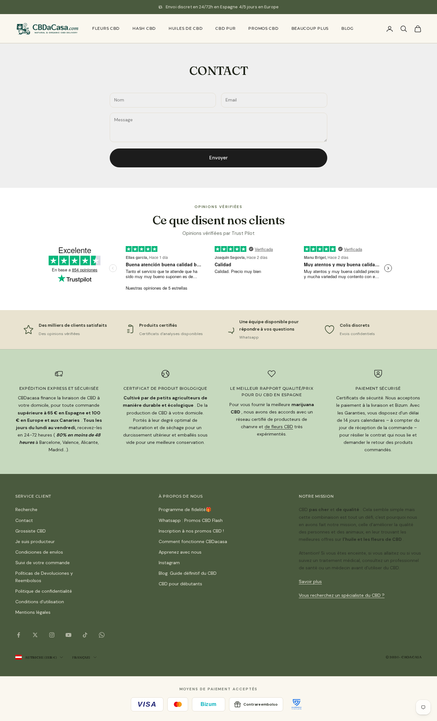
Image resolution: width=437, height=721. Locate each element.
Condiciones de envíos (39, 552)
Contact (24, 520)
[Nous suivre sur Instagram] (52, 635)
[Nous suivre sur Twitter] (35, 635)
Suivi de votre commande (42, 562)
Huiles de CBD (186, 28)
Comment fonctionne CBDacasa (193, 541)
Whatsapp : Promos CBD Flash (191, 520)
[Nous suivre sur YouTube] (68, 635)
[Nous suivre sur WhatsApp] (102, 635)
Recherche (26, 509)
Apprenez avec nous (180, 552)
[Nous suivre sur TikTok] (85, 635)
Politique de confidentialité (43, 591)
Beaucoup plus (310, 28)
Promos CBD (263, 28)
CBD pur (225, 28)
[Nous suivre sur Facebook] (18, 635)
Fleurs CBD (106, 28)
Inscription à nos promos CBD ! (191, 531)
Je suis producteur (35, 541)
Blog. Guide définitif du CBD (188, 573)
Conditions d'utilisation (39, 602)
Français (81, 657)
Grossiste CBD (30, 531)
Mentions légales (33, 612)
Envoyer (218, 158)
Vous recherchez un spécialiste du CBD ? (342, 595)
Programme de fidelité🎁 (185, 509)
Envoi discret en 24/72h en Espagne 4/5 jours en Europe (222, 7)
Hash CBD (144, 28)
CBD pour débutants (180, 584)
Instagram (169, 562)
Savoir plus (310, 581)
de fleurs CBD (279, 426)
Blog (347, 28)
